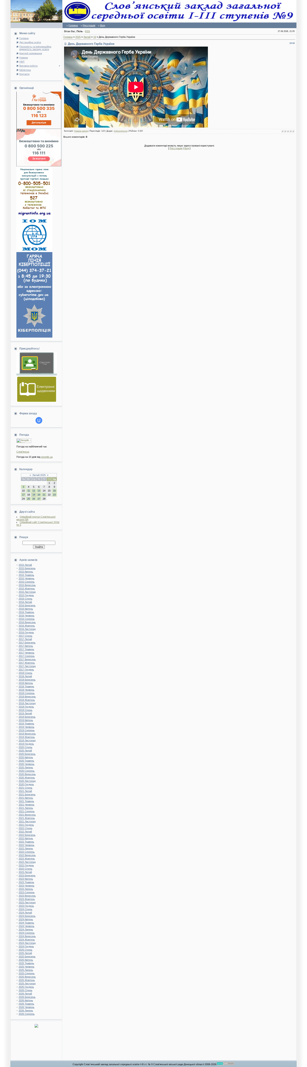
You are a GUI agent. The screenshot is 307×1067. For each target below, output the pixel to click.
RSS (87, 31)
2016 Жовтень (27, 625)
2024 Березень (27, 916)
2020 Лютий (25, 750)
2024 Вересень (27, 936)
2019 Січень (25, 710)
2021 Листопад (27, 821)
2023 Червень (26, 885)
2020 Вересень (27, 774)
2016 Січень (25, 598)
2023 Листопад (27, 902)
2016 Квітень (26, 608)
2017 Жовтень (27, 662)
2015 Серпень (27, 581)
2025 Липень (26, 970)
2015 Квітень (26, 571)
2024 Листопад (27, 943)
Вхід (102, 25)
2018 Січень (25, 673)
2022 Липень (26, 848)
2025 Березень (27, 956)
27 (39, 498)
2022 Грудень (26, 865)
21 (44, 494)
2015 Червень (26, 578)
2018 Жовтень (27, 700)
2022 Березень (27, 835)
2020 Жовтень (27, 777)
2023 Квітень (26, 879)
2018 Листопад (27, 703)
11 (28, 490)
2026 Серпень (27, 1014)
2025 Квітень (26, 960)
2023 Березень (27, 875)
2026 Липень (26, 1010)
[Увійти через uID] (39, 420)
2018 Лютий (25, 676)
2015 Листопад (27, 592)
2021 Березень (27, 794)
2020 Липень (26, 767)
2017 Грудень (26, 669)
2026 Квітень (26, 1000)
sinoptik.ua (47, 457)
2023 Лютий (25, 872)
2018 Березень (27, 679)
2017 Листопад (27, 666)
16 (54, 490)
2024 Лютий (25, 912)
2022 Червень (26, 845)
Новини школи (81, 131)
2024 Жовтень (27, 939)
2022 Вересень (27, 855)
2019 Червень (26, 727)
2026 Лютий (25, 993)
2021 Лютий (25, 791)
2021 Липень (26, 808)
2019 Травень (26, 723)
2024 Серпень (27, 933)
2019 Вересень (27, 733)
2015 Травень (26, 575)
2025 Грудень (26, 987)
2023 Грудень (26, 906)
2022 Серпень (27, 851)
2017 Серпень (27, 656)
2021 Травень (26, 801)
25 (28, 498)
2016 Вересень (27, 622)
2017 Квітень (26, 646)
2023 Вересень (27, 895)
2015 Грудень (26, 595)
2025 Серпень (27, 973)
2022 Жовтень (27, 858)
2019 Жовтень (27, 737)
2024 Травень (26, 922)
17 (23, 494)
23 (54, 494)
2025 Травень (26, 963)
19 (33, 494)
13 (39, 490)
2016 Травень (26, 612)
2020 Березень (27, 754)
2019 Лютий (25, 713)
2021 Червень (26, 804)
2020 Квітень (26, 757)
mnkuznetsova (120, 131)
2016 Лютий (25, 602)
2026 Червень (26, 1007)
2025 (78, 37)
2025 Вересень (27, 976)
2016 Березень (27, 605)
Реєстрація (89, 25)
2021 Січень (25, 787)
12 (33, 490)
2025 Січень (25, 949)
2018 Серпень (27, 693)
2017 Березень (27, 642)
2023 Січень (25, 868)
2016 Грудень (26, 632)
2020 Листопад (27, 781)
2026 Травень (26, 1003)
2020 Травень (26, 760)
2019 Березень (27, 716)
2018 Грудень (26, 706)
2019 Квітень (26, 720)
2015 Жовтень (27, 588)
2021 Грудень (26, 824)
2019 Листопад (27, 740)
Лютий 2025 (39, 475)
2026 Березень (27, 997)
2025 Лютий (25, 953)
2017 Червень (26, 652)
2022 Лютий (25, 831)
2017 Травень (26, 649)
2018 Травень (26, 686)
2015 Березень (27, 568)
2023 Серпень (27, 892)
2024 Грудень (26, 946)
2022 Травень (26, 841)
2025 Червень (26, 966)
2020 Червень (26, 764)
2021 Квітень (26, 797)
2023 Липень (26, 889)
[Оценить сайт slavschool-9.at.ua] (36, 1026)
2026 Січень (25, 990)
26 (33, 498)
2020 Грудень (26, 784)
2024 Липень (26, 929)
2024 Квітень (26, 919)
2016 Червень (26, 615)
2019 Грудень (26, 743)
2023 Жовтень (27, 899)
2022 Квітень (26, 838)
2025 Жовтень (27, 980)
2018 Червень (26, 689)
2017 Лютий (25, 639)
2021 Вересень (27, 814)
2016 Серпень (27, 619)
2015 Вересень (27, 585)
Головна (73, 25)
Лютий (87, 37)
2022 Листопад (27, 862)
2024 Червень (26, 926)
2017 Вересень (27, 659)
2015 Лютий (25, 565)
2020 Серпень (27, 770)
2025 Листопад (27, 983)
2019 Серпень (27, 730)
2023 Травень (26, 882)
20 (39, 494)
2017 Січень (25, 635)
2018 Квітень (26, 683)
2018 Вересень (27, 696)
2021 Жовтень (27, 818)
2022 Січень (25, 828)
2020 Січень (25, 747)
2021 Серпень (27, 811)
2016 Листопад (27, 629)
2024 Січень (25, 909)
